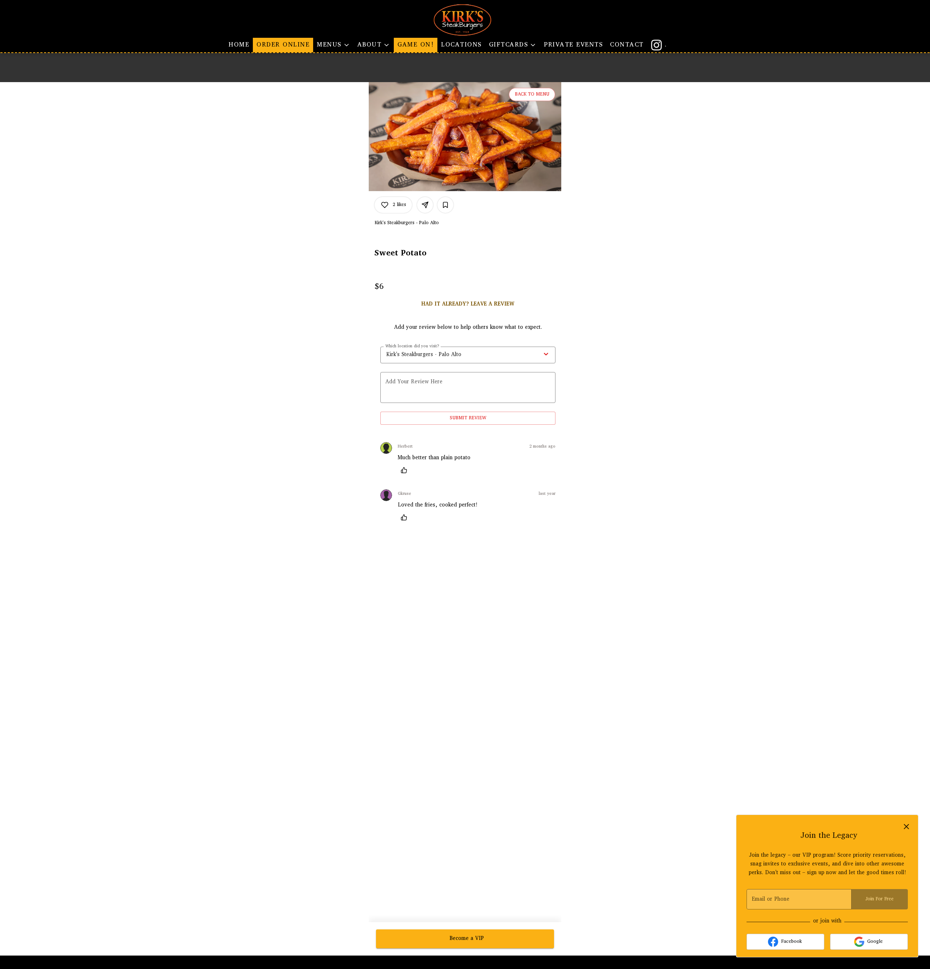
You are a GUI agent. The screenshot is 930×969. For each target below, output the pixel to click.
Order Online (283, 45)
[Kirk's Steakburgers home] (465, 20)
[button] (333, 45)
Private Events (573, 45)
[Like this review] (406, 470)
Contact (627, 45)
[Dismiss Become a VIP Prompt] (906, 826)
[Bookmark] (445, 205)
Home (239, 45)
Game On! (415, 45)
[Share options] (425, 205)
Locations (461, 45)
